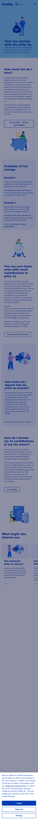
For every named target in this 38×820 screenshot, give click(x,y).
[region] (19, 796)
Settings (19, 815)
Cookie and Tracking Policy (15, 786)
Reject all (19, 809)
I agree (19, 803)
